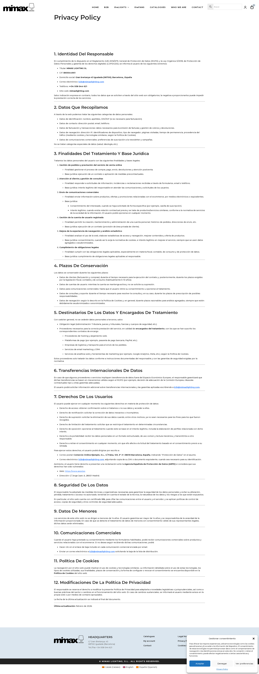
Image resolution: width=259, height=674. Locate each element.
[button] (253, 638)
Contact (197, 7)
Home (95, 7)
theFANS (139, 7)
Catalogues (158, 7)
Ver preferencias (244, 663)
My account (149, 641)
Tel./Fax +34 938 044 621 (100, 647)
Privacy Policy (222, 669)
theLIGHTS (120, 7)
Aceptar (200, 663)
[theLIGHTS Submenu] (129, 7)
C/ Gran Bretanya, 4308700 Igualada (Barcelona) (101, 642)
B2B (106, 7)
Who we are (178, 7)
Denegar (222, 663)
